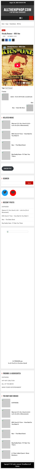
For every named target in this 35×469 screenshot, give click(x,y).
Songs (3, 30)
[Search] (26, 18)
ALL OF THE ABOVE (8, 384)
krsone (10, 88)
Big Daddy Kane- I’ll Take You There (6, 155)
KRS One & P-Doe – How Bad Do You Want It (6, 135)
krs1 (7, 88)
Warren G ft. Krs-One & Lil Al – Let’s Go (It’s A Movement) (6, 124)
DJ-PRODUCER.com (18, 361)
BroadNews (25, 464)
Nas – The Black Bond (6, 145)
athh (4, 36)
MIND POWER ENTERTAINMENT (11, 387)
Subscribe (31, 18)
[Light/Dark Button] (21, 18)
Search (6, 178)
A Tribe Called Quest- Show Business (6, 454)
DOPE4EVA (5, 207)
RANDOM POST (8, 168)
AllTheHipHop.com (17, 9)
